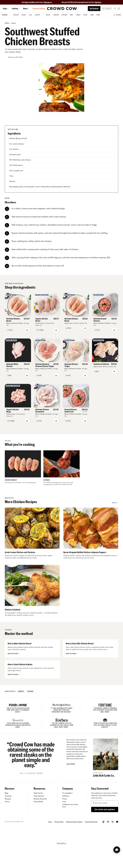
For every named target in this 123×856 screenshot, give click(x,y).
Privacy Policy (59, 822)
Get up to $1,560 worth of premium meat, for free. (81, 2)
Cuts (30, 15)
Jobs (64, 801)
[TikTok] (103, 822)
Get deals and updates (105, 809)
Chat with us (61, 843)
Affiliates (65, 796)
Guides (24, 15)
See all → (115, 503)
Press (64, 799)
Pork (98, 15)
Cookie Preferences (91, 822)
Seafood (56, 15)
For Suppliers (67, 793)
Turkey (78, 15)
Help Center (38, 793)
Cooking (4, 15)
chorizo (21, 691)
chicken (13, 23)
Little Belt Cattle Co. (103, 775)
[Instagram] (108, 822)
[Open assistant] (116, 849)
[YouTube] (117, 822)
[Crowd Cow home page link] (62, 8)
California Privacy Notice (74, 822)
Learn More (70, 764)
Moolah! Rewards (40, 799)
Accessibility (38, 801)
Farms (7, 801)
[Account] (114, 8)
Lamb (92, 15)
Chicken (64, 15)
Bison (85, 15)
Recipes (16, 15)
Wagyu (48, 15)
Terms (50, 822)
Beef (71, 15)
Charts (37, 15)
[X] (112, 822)
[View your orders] (118, 8)
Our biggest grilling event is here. (33, 2)
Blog (6, 793)
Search (118, 15)
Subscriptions (39, 796)
